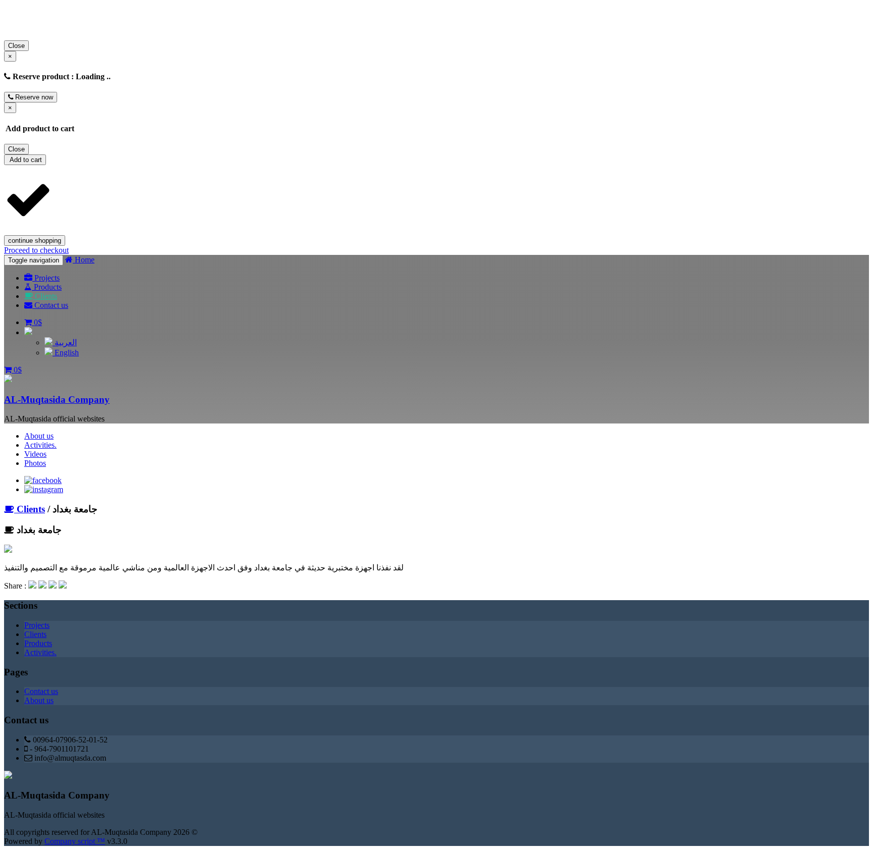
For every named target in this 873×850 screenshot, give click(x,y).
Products (47, 287)
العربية (65, 342)
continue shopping (34, 240)
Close (16, 45)
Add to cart (25, 160)
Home (83, 259)
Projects (46, 278)
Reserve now (33, 97)
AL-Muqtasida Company (57, 399)
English (66, 352)
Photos (35, 463)
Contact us (50, 305)
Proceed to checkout (36, 250)
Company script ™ (74, 841)
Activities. (40, 445)
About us (39, 436)
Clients (45, 296)
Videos (35, 454)
